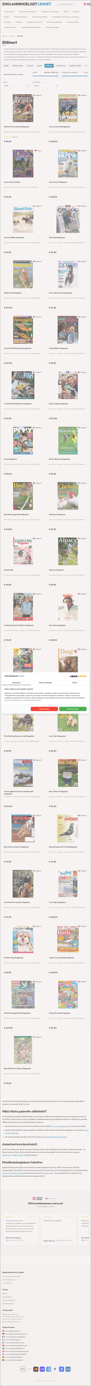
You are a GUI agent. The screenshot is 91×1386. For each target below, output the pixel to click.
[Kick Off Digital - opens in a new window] (78, 676)
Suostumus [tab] (16, 683)
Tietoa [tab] (74, 683)
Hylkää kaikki (44, 709)
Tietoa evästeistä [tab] (45, 683)
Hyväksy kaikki (73, 709)
